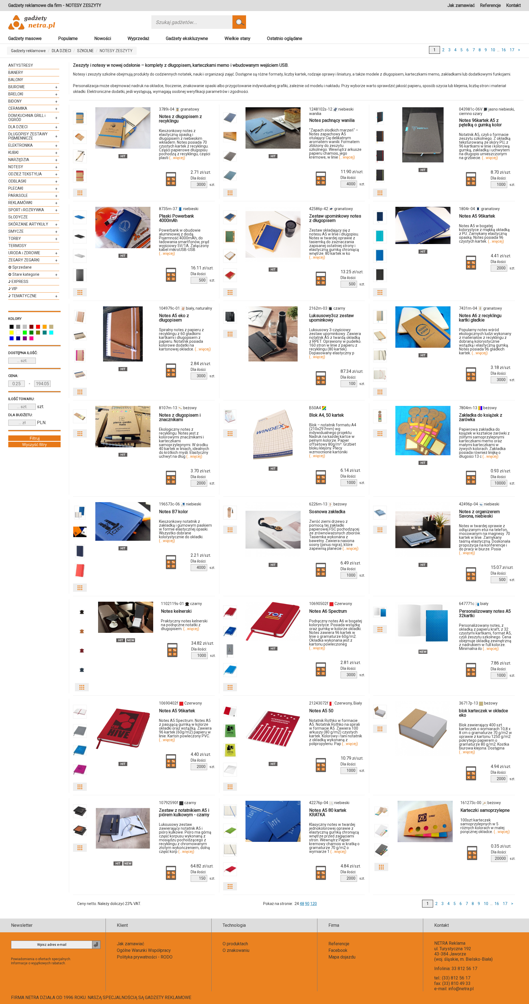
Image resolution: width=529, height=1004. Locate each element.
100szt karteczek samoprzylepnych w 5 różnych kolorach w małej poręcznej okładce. (485, 826)
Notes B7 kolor (173, 511)
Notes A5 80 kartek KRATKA (327, 812)
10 (493, 50)
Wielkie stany (237, 38)
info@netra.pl (461, 988)
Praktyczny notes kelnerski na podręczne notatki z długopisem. (184, 625)
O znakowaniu (236, 950)
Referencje (490, 5)
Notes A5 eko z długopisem (174, 318)
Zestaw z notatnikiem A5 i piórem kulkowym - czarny (184, 812)
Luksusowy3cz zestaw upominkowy (331, 318)
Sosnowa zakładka (327, 511)
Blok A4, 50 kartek (326, 415)
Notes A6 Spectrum (328, 611)
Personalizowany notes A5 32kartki (485, 613)
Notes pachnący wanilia (332, 120)
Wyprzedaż (138, 38)
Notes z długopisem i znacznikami (180, 417)
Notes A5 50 (321, 710)
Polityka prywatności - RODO (144, 957)
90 (307, 903)
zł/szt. (201, 172)
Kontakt (513, 5)
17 (512, 50)
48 (302, 903)
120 (313, 903)
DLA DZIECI (61, 51)
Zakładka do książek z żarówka (480, 417)
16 (503, 50)
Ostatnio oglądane (284, 38)
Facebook (337, 950)
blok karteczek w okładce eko (483, 713)
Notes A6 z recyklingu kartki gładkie (480, 318)
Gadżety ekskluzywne (187, 38)
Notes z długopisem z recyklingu (180, 119)
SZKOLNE (85, 51)
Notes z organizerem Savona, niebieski (479, 514)
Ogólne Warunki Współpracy (144, 950)
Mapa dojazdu (341, 957)
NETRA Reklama (449, 943)
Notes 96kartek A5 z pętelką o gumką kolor (480, 122)
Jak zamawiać (461, 5)
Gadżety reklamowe (28, 51)
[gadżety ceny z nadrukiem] (122, 128)
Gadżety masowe (25, 38)
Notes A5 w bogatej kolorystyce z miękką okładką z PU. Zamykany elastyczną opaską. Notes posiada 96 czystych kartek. (484, 233)
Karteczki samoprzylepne (485, 810)
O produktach (235, 943)
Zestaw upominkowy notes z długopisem (335, 218)
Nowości (102, 38)
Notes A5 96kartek (477, 216)
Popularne (68, 38)
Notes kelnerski (176, 611)
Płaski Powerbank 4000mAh (176, 218)
